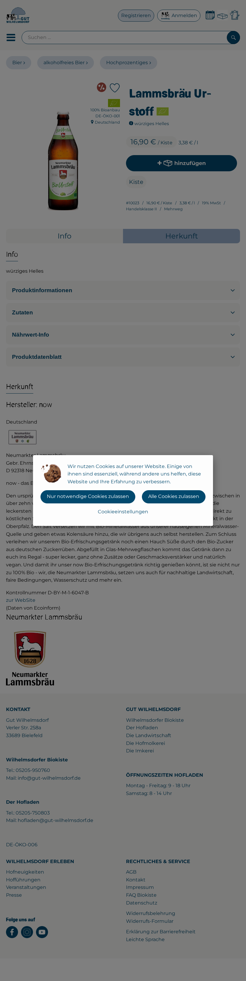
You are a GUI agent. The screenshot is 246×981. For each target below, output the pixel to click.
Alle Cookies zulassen (173, 496)
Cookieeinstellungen (123, 511)
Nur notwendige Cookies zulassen (88, 496)
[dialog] (123, 490)
